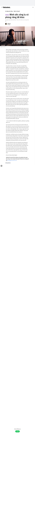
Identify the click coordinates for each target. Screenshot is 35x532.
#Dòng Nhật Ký (8, 162)
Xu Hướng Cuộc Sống (9, 11)
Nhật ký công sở (17, 11)
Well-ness (7, 14)
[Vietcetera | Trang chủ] (6, 7)
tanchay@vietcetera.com (12, 160)
